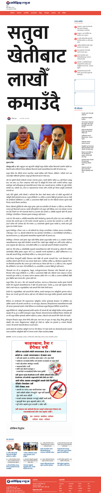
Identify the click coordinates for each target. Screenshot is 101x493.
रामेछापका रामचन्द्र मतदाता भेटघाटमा (86, 142)
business (61, 484)
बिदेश (60, 488)
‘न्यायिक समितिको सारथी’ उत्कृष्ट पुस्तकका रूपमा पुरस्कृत (30, 455)
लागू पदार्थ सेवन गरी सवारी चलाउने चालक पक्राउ (83, 51)
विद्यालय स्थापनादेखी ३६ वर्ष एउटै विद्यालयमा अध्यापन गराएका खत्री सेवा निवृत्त (87, 154)
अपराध (79, 484)
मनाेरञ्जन (46, 13)
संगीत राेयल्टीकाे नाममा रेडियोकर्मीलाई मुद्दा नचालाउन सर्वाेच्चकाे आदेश (47, 451)
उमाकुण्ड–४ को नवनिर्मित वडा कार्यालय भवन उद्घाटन (84, 34)
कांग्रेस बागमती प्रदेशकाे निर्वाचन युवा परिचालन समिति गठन (87, 131)
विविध (64, 13)
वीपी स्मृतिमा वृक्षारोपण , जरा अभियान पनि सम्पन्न (63, 464)
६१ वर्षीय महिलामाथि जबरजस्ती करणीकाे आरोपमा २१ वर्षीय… (11, 455)
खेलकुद (21, 337)
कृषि (60, 486)
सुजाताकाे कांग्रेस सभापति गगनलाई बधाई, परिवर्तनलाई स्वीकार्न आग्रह (87, 162)
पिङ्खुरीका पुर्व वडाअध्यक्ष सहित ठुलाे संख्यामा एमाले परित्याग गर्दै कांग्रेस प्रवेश (88, 147)
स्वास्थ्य (53, 13)
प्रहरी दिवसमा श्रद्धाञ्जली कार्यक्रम (87, 118)
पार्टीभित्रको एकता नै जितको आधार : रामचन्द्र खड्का (87, 137)
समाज (46, 337)
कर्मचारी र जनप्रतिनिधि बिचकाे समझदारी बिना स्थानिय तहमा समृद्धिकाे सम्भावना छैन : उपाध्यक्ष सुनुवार (85, 65)
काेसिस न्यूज (14, 119)
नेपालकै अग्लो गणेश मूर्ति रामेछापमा (87, 114)
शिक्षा (40, 13)
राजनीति (26, 13)
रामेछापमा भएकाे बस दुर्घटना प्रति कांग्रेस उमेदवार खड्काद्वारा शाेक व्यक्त (87, 169)
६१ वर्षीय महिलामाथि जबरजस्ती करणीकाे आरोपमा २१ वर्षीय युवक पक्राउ (85, 40)
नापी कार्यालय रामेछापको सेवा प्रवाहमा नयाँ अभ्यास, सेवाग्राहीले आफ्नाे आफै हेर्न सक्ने (87, 124)
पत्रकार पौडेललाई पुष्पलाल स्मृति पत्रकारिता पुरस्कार (47, 464)
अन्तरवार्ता (34, 13)
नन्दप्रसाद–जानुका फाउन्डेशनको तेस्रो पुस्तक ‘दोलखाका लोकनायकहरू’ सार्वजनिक (84, 28)
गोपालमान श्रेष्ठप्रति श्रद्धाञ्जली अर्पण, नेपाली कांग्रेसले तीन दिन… (29, 467)
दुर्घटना (79, 486)
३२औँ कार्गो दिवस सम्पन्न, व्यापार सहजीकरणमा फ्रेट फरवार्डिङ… (12, 467)
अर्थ (59, 13)
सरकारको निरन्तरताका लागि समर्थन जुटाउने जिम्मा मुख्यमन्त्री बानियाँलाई (64, 451)
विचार (33, 337)
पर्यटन (89, 486)
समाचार (19, 13)
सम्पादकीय (51, 337)
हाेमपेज (12, 13)
